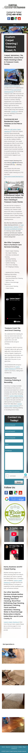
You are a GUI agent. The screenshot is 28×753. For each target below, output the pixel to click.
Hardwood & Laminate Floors (13, 736)
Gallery (20, 747)
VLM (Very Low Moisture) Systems (13, 229)
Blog (24, 747)
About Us (8, 747)
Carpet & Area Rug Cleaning (13, 667)
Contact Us (14, 748)
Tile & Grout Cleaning (13, 712)
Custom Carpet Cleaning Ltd (12, 86)
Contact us (14, 111)
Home (3, 747)
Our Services (14, 747)
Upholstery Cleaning (13, 688)
